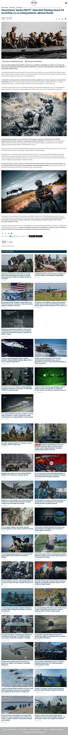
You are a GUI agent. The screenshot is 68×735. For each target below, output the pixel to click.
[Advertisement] (51, 324)
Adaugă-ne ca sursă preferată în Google (13, 61)
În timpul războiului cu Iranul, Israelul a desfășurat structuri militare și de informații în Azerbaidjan (50, 274)
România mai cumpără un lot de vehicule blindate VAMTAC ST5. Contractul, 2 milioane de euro (16, 474)
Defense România (4, 7)
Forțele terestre (12, 7)
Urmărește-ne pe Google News (34, 61)
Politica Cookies (23, 729)
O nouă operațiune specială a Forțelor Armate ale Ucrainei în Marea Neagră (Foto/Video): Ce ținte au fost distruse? (16, 609)
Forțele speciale (19, 7)
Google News (15, 236)
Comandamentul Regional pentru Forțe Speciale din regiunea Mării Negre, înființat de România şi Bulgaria (16, 555)
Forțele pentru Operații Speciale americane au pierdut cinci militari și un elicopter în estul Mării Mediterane (15, 663)
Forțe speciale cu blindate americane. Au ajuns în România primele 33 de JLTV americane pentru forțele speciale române (49, 663)
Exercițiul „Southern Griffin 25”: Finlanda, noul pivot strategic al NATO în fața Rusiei (16, 443)
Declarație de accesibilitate (56, 729)
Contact (45, 729)
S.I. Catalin (9, 17)
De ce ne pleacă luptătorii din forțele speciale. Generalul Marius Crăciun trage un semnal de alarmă (17, 528)
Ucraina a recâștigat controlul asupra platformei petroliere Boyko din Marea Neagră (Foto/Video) (49, 689)
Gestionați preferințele (35, 729)
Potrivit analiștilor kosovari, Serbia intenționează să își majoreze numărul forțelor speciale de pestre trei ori (17, 582)
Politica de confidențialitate (10, 729)
